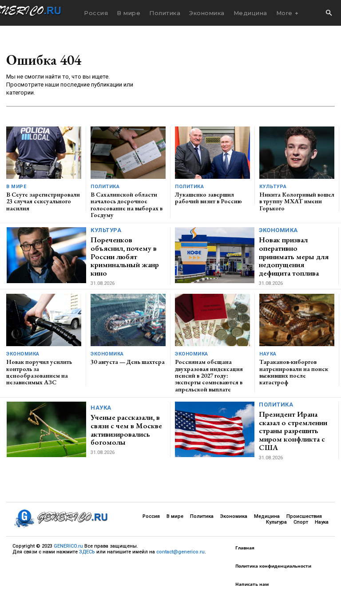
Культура (272, 186)
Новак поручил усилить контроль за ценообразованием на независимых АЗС (39, 372)
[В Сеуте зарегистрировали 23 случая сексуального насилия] (43, 152)
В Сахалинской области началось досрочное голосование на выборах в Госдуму (127, 204)
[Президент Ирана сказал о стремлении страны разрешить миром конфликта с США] (214, 429)
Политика (105, 186)
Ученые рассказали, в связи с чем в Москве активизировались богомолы (126, 429)
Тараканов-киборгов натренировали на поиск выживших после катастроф (293, 372)
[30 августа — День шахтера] (128, 320)
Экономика (278, 230)
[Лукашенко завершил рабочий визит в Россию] (212, 152)
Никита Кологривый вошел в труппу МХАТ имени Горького (296, 201)
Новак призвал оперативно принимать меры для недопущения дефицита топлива (294, 256)
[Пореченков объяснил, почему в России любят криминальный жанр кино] (46, 255)
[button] (329, 13)
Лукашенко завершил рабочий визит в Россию (208, 197)
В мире (16, 186)
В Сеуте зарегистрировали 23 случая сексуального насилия (43, 201)
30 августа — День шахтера (128, 362)
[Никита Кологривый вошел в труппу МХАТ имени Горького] (296, 152)
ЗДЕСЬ (87, 552)
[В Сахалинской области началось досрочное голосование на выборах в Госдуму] (128, 152)
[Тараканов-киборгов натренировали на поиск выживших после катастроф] (296, 320)
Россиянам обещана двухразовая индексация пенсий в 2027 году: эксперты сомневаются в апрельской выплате (209, 375)
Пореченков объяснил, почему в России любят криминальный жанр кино (125, 256)
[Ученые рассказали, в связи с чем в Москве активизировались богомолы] (46, 429)
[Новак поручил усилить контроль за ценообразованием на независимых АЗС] (43, 320)
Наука (268, 353)
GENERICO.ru (68, 546)
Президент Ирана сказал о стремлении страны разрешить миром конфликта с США (293, 430)
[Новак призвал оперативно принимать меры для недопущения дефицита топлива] (214, 255)
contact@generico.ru (180, 552)
